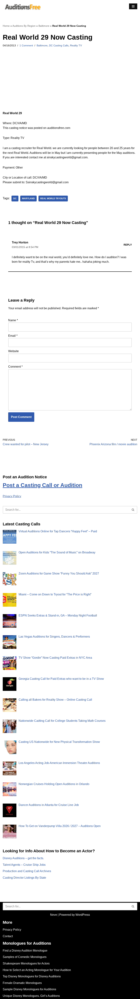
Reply (128, 244)
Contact (8, 936)
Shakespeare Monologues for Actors (26, 963)
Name (13, 320)
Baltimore (43, 25)
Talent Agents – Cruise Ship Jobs (24, 864)
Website (13, 351)
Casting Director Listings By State (24, 877)
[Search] (133, 510)
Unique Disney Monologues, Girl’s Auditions (31, 995)
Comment (15, 366)
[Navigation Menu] (133, 6)
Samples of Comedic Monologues (24, 956)
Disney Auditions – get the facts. (23, 858)
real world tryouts (53, 198)
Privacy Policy (12, 496)
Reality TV (76, 45)
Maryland (28, 198)
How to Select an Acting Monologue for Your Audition (37, 970)
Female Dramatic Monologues (22, 982)
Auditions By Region (24, 25)
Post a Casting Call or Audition (42, 485)
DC (15, 198)
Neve (53, 914)
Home (6, 25)
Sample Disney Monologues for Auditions (29, 989)
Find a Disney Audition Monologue (25, 950)
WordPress (82, 914)
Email (13, 335)
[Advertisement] (70, 84)
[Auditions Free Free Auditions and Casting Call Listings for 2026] (22, 6)
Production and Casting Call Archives (27, 871)
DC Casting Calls (59, 45)
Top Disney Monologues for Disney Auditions (32, 976)
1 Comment (26, 45)
